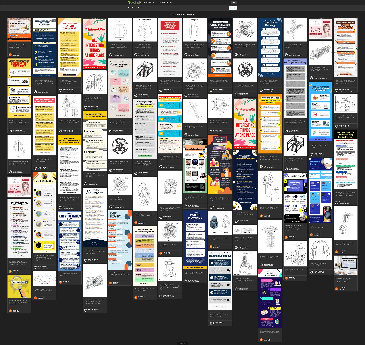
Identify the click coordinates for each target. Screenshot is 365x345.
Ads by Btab (95, 18)
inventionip (16, 54)
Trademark (342, 289)
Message (162, 2)
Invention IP (16, 55)
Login (233, 2)
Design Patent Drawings (295, 55)
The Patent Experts (43, 92)
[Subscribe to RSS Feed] (167, 2)
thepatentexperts (43, 91)
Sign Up (232, 8)
